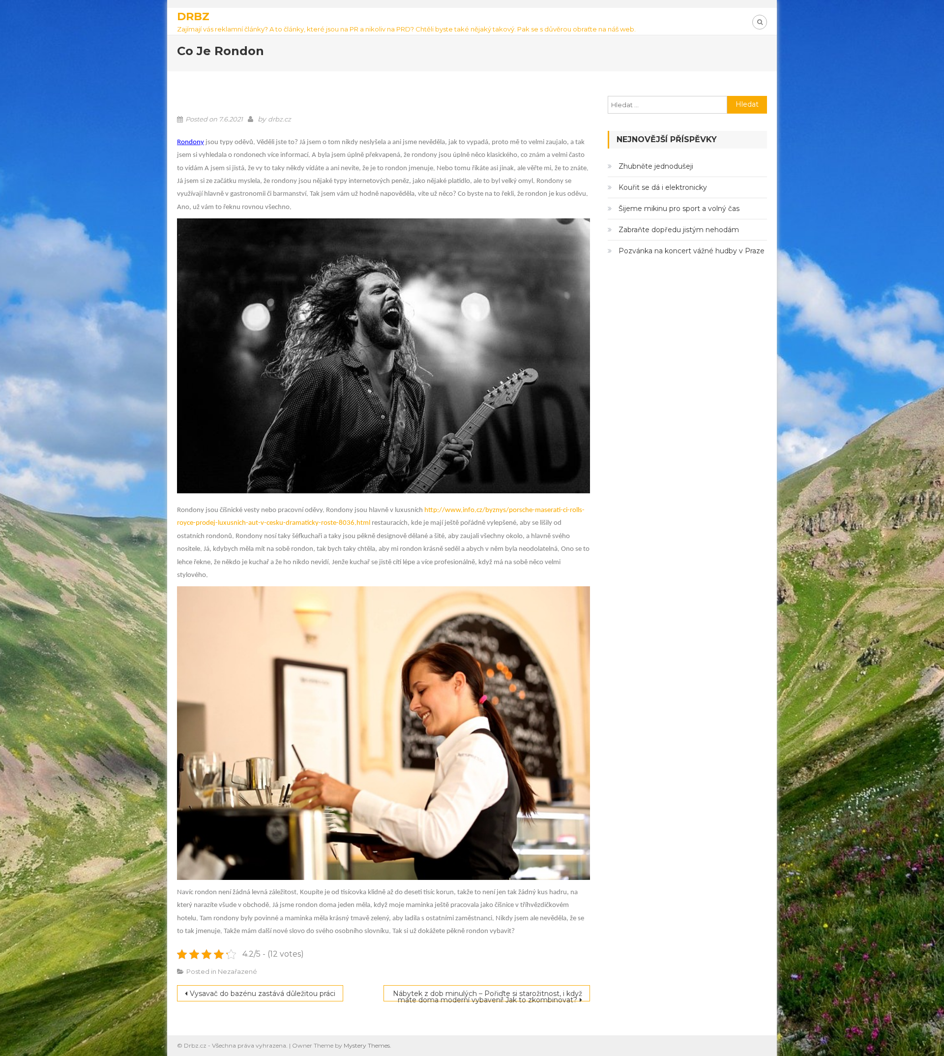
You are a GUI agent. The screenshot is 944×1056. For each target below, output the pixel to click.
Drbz (193, 16)
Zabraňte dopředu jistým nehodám (679, 229)
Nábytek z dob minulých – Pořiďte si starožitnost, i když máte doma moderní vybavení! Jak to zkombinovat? (487, 995)
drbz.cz (279, 119)
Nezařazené (237, 971)
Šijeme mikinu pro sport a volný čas (679, 208)
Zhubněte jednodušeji (656, 166)
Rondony (190, 142)
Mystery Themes (367, 1045)
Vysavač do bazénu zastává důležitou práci (262, 993)
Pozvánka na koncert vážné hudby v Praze (692, 250)
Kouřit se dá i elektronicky (663, 187)
